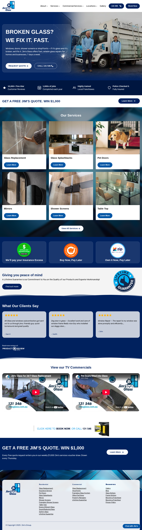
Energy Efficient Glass (47, 507)
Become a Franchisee (113, 498)
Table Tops (43, 505)
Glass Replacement (46, 488)
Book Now (132, 6)
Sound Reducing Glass (47, 509)
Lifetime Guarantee (46, 514)
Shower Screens (45, 500)
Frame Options (111, 495)
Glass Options (110, 493)
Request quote (17, 66)
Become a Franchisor (113, 500)
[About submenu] (47, 6)
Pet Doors (42, 493)
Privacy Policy (111, 502)
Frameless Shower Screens (48, 502)
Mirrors (41, 498)
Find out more (12, 286)
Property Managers (79, 498)
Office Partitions (78, 495)
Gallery (108, 488)
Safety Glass (43, 512)
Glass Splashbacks (45, 495)
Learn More (127, 101)
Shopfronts (76, 491)
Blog (107, 491)
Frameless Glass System (81, 493)
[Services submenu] (59, 6)
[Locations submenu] (96, 6)
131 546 (114, 6)
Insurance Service (45, 491)
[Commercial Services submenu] (83, 6)
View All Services (69, 228)
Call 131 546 (44, 66)
